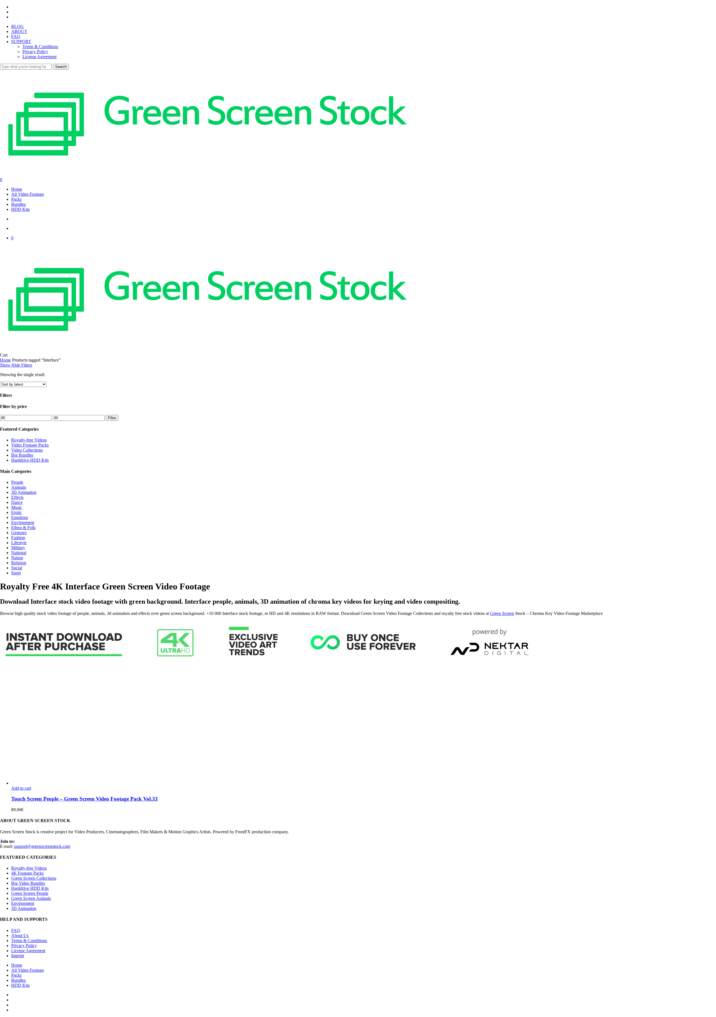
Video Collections (27, 450)
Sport (16, 572)
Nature (17, 557)
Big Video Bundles (28, 883)
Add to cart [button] (21, 788)
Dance (17, 502)
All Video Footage (27, 970)
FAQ (15, 930)
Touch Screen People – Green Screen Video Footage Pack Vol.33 (84, 799)
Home (5, 360)
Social (16, 567)
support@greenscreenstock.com (42, 846)
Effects (17, 497)
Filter (112, 418)
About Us (20, 935)
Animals (18, 487)
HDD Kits (20, 985)
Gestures (19, 532)
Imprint (17, 955)
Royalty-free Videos (29, 440)
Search (61, 67)
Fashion (18, 537)
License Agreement (28, 950)
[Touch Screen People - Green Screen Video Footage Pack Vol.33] (112, 783)
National (18, 552)
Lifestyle (19, 542)
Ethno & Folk (23, 527)
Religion (18, 562)
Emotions (19, 517)
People (17, 482)
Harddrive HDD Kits (30, 460)
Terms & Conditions (29, 940)
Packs (16, 975)
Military (18, 547)
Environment (22, 522)
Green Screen (502, 613)
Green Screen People (29, 893)
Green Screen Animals (31, 898)
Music (16, 507)
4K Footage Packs (27, 873)
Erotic (16, 512)
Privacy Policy (24, 945)
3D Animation (23, 492)
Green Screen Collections (33, 878)
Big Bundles (22, 455)
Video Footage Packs (30, 445)
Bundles (18, 980)
